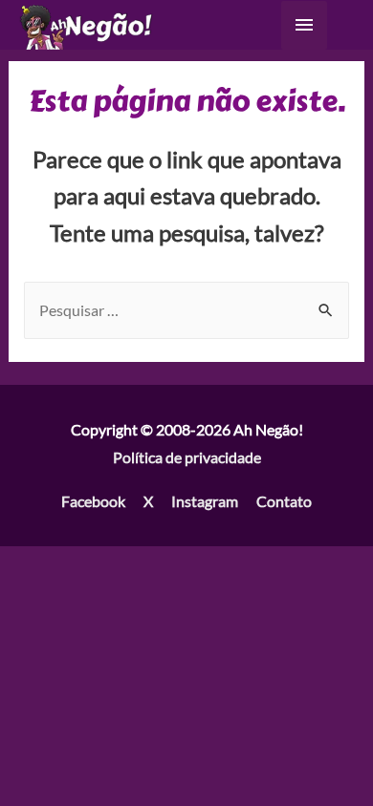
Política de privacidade (187, 457)
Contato (284, 501)
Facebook (93, 501)
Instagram (204, 501)
